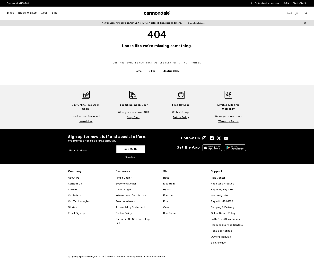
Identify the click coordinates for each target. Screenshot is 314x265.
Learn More (86, 121)
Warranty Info (219, 195)
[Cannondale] (157, 13)
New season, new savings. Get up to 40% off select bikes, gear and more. (142, 22)
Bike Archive (218, 243)
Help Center (218, 178)
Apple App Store (212, 147)
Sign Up (303, 3)
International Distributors (131, 195)
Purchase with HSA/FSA (18, 3)
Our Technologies (79, 201)
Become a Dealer (126, 183)
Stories (72, 207)
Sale (54, 13)
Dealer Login (123, 189)
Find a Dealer (123, 178)
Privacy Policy (130, 157)
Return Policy (181, 117)
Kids (165, 201)
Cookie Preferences (154, 256)
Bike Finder (170, 213)
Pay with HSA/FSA (222, 201)
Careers (73, 189)
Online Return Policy (223, 213)
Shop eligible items (197, 23)
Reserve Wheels (125, 201)
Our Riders (74, 195)
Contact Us (75, 183)
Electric (168, 195)
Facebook (212, 138)
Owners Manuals (221, 237)
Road (166, 178)
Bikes (10, 13)
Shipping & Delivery (222, 207)
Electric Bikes (27, 13)
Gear (44, 13)
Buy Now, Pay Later (223, 189)
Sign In (296, 3)
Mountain (169, 183)
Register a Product (222, 183)
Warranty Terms (228, 121)
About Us (73, 178)
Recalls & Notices (221, 231)
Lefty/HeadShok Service (226, 219)
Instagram (204, 138)
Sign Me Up (131, 149)
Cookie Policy (124, 213)
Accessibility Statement (130, 207)
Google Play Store (235, 147)
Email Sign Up (76, 213)
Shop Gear (133, 117)
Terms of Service (115, 256)
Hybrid (167, 189)
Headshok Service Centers (227, 225)
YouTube (226, 138)
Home (138, 71)
